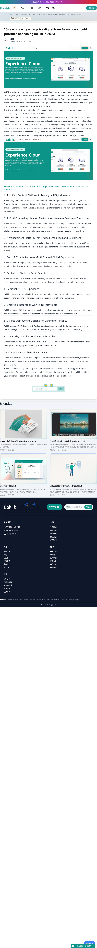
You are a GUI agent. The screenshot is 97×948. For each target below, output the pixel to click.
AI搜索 (88, 507)
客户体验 (53, 564)
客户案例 (53, 540)
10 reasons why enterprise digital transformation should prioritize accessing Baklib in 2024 (51, 14)
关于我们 (53, 527)
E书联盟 (26, 599)
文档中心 (7, 564)
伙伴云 (39, 599)
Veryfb (77, 599)
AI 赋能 (52, 554)
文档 (47, 8)
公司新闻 (53, 534)
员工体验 (53, 567)
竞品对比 (53, 537)
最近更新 (7, 561)
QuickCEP (49, 599)
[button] (26, 18)
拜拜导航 (71, 599)
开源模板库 (8, 582)
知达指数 (7, 588)
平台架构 (53, 551)
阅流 (43, 599)
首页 (11, 14)
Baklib (6, 326)
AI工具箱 (64, 599)
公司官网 (7, 579)
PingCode (57, 599)
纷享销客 (32, 599)
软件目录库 (18, 599)
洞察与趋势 (8, 551)
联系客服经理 (12, 534)
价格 (53, 8)
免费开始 (91, 8)
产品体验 (53, 561)
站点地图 (7, 592)
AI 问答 (6, 567)
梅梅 (12, 39)
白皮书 (6, 558)
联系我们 (53, 530)
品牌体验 (53, 558)
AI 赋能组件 (8, 585)
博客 (16, 14)
